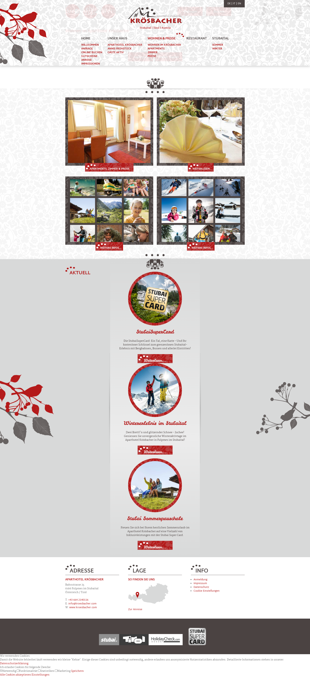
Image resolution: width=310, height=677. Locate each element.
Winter (217, 49)
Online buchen (91, 52)
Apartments (156, 49)
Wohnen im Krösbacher (164, 45)
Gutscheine (89, 56)
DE (229, 3)
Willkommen (90, 45)
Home (85, 38)
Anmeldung (200, 579)
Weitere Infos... (110, 248)
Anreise (86, 60)
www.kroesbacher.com (83, 607)
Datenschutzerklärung (14, 663)
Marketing (64, 671)
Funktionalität (28, 671)
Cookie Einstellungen (207, 591)
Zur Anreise (135, 609)
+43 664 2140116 (78, 600)
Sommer (217, 45)
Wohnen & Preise (162, 38)
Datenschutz (201, 587)
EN (239, 3)
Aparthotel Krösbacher (125, 45)
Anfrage (87, 49)
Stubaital (220, 38)
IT (234, 3)
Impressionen (90, 64)
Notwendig (9, 671)
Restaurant (196, 38)
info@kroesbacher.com (82, 604)
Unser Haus (117, 38)
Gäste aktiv (116, 52)
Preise (152, 56)
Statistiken (47, 671)
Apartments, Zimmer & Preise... (111, 169)
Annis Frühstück (120, 49)
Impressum (200, 583)
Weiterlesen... (202, 169)
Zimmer (153, 52)
